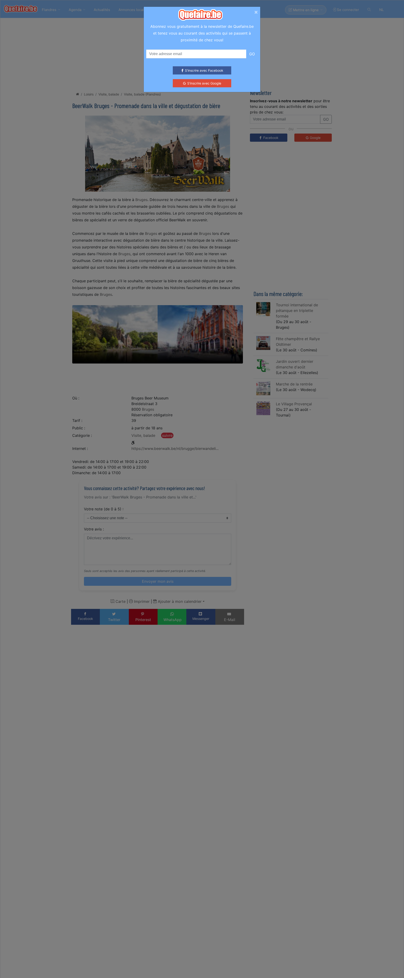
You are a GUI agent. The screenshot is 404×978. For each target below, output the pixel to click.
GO (252, 54)
